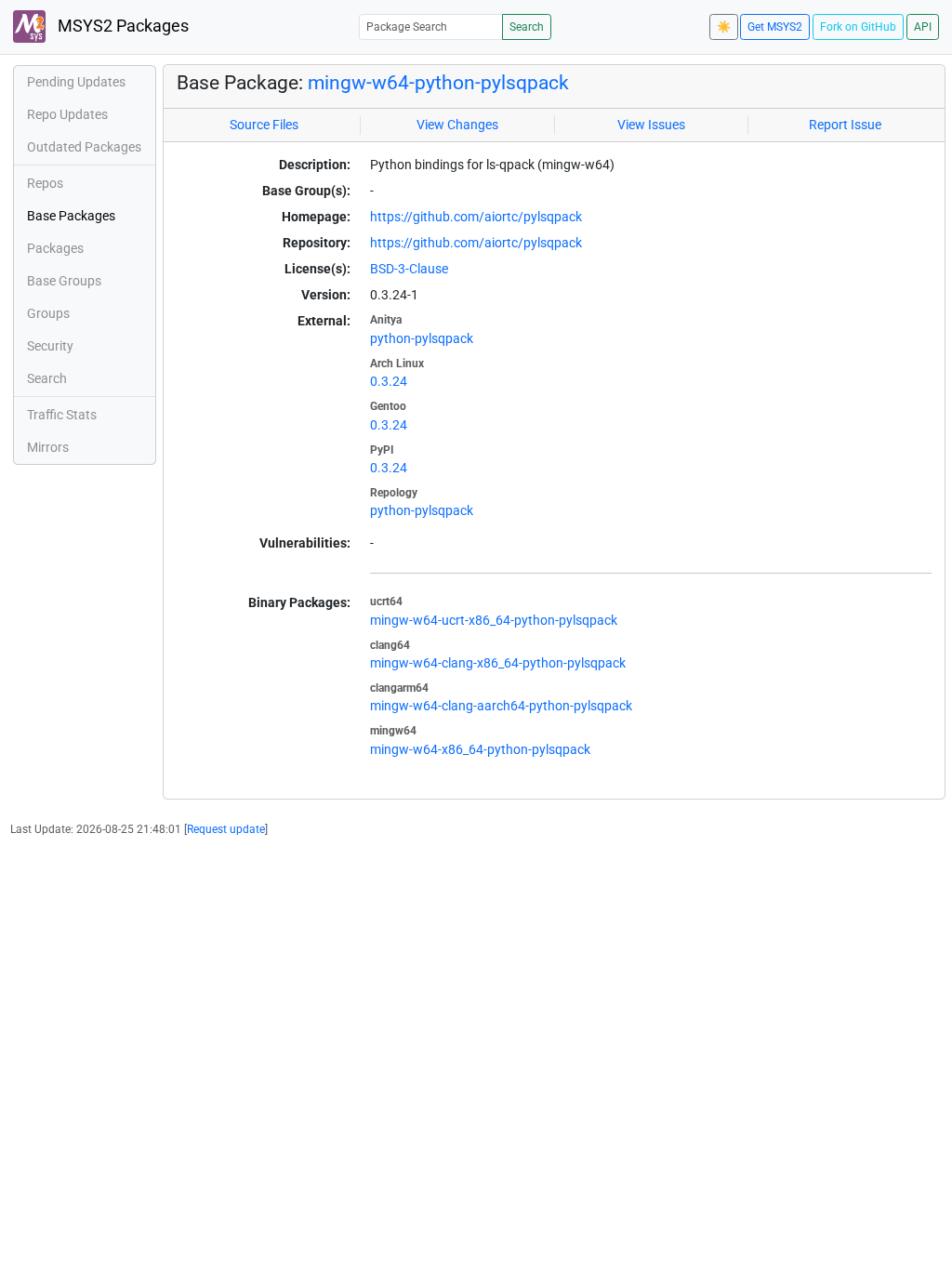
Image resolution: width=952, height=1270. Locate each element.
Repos (45, 183)
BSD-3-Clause (409, 268)
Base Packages (71, 215)
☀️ (724, 26)
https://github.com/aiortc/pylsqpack (476, 216)
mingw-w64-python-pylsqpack (438, 83)
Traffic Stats (62, 414)
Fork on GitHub (858, 26)
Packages (55, 248)
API (923, 26)
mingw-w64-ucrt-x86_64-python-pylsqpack (493, 620)
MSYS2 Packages (121, 26)
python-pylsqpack (421, 338)
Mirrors (48, 447)
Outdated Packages (84, 146)
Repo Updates (67, 114)
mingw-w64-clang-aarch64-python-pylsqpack (501, 705)
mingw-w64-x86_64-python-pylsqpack (480, 749)
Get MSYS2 (774, 26)
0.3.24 (388, 381)
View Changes (457, 124)
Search (526, 26)
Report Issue (845, 124)
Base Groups (64, 280)
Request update (226, 829)
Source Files (264, 124)
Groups (48, 313)
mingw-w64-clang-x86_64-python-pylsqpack (498, 662)
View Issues (651, 124)
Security (50, 345)
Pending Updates (76, 81)
